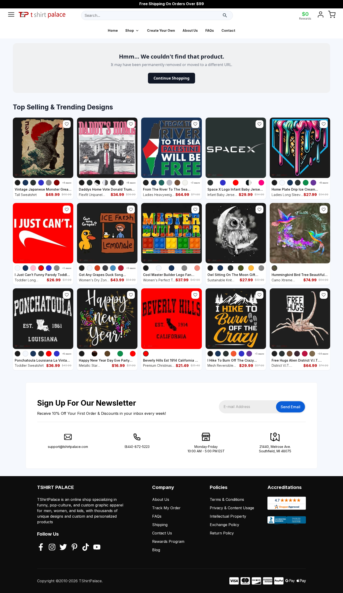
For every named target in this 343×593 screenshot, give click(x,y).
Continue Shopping (171, 78)
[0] (331, 15)
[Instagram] (52, 547)
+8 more (131, 182)
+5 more (131, 268)
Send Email (290, 407)
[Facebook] (41, 547)
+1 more (66, 268)
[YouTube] (97, 547)
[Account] (320, 15)
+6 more (66, 353)
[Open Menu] (11, 15)
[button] (67, 124)
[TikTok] (85, 547)
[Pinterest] (74, 547)
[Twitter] (63, 547)
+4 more (66, 182)
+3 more (195, 182)
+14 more (323, 353)
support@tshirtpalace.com (68, 447)
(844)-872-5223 (137, 447)
